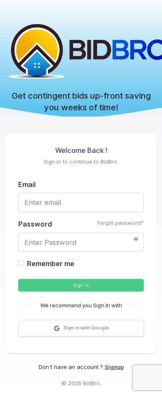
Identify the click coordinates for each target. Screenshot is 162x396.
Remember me (50, 263)
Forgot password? (120, 222)
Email (27, 184)
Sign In (81, 285)
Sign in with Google (86, 328)
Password (35, 224)
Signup (114, 367)
